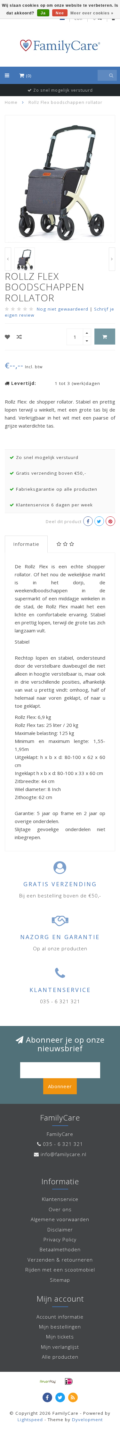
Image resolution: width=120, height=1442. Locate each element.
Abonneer (60, 1086)
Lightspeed (30, 1419)
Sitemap (60, 1280)
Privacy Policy (60, 1239)
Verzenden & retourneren (60, 1259)
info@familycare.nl (63, 1154)
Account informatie (60, 1316)
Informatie (26, 544)
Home (11, 102)
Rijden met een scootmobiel (60, 1269)
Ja (43, 13)
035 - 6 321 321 (63, 1144)
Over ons (60, 1209)
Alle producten (60, 1357)
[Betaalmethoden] (48, 1381)
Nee (60, 13)
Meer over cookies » (92, 13)
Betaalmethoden (60, 1249)
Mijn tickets (60, 1336)
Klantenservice (60, 1199)
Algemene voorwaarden (60, 1219)
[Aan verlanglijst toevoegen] (7, 336)
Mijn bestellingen (60, 1326)
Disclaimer (60, 1229)
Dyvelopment (87, 1419)
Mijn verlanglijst (60, 1347)
